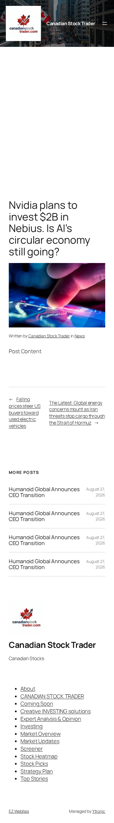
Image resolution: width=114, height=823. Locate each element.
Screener (31, 748)
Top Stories (34, 778)
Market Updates (39, 741)
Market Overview (40, 733)
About (27, 688)
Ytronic (98, 811)
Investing (31, 726)
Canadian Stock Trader (70, 23)
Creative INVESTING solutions (55, 711)
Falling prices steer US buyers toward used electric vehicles (25, 412)
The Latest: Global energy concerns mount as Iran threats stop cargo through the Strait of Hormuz (77, 412)
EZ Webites (19, 811)
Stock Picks (34, 763)
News (80, 336)
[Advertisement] (57, 124)
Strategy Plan (36, 771)
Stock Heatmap (39, 756)
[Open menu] (104, 23)
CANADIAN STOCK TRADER (52, 696)
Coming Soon (36, 703)
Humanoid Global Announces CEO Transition (44, 492)
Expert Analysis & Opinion (50, 718)
